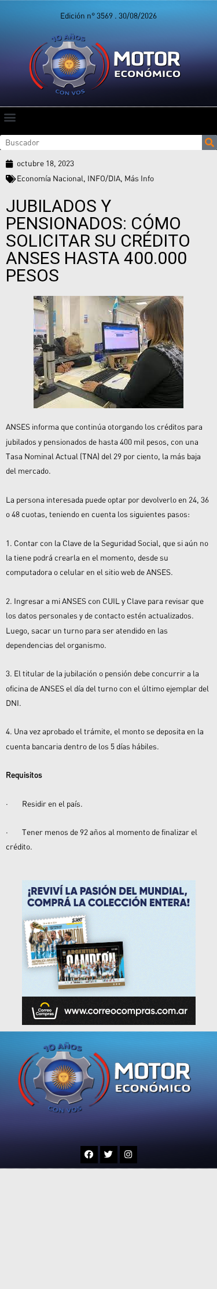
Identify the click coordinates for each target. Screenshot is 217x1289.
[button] (9, 116)
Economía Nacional (50, 178)
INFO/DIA (103, 178)
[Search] (209, 142)
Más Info (139, 178)
